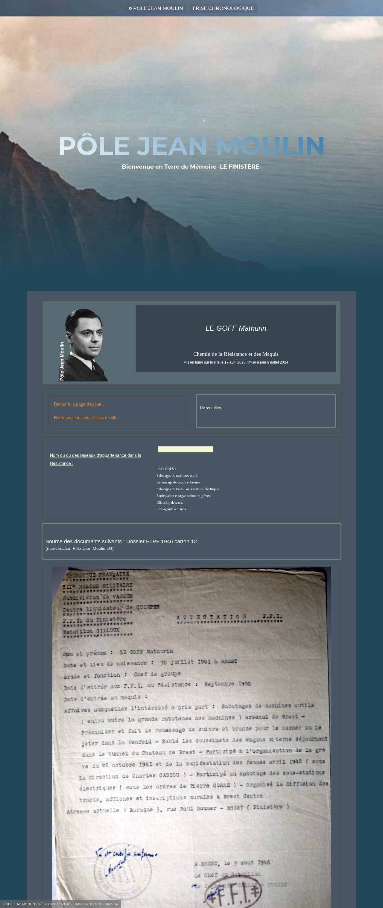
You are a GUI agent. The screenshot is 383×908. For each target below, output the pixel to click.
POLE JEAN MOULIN (158, 8)
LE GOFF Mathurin (104, 904)
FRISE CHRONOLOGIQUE (223, 8)
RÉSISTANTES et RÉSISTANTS (62, 904)
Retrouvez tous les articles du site (86, 417)
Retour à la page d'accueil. (79, 404)
